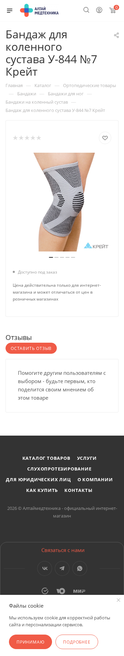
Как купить (42, 490)
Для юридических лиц (38, 479)
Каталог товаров (46, 458)
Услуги (87, 458)
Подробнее (76, 642)
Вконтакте (44, 568)
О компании (95, 479)
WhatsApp (79, 568)
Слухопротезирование (59, 469)
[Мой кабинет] (99, 10)
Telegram (62, 568)
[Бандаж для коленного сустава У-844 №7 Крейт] (62, 202)
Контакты (78, 490)
